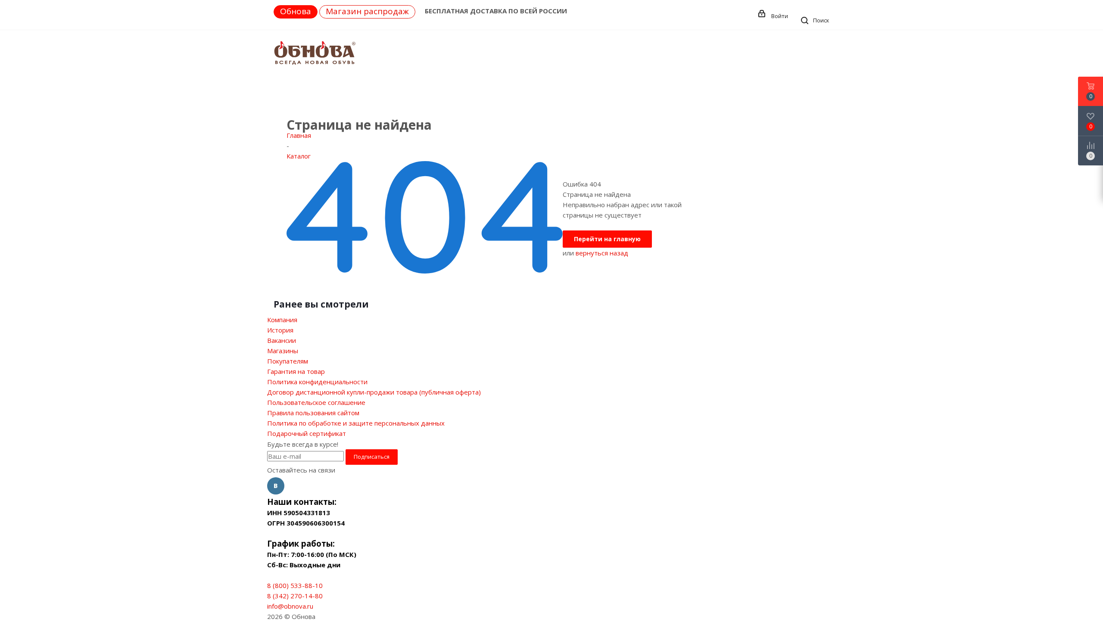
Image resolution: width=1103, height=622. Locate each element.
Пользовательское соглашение (316, 402)
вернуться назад (602, 253)
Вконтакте (275, 485)
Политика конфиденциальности (317, 381)
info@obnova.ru (290, 606)
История (280, 330)
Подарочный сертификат (306, 433)
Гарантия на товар (296, 371)
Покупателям (287, 361)
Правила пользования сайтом (313, 412)
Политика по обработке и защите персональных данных (356, 423)
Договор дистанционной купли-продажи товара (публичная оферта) (374, 392)
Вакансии (281, 340)
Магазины (282, 350)
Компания (282, 319)
